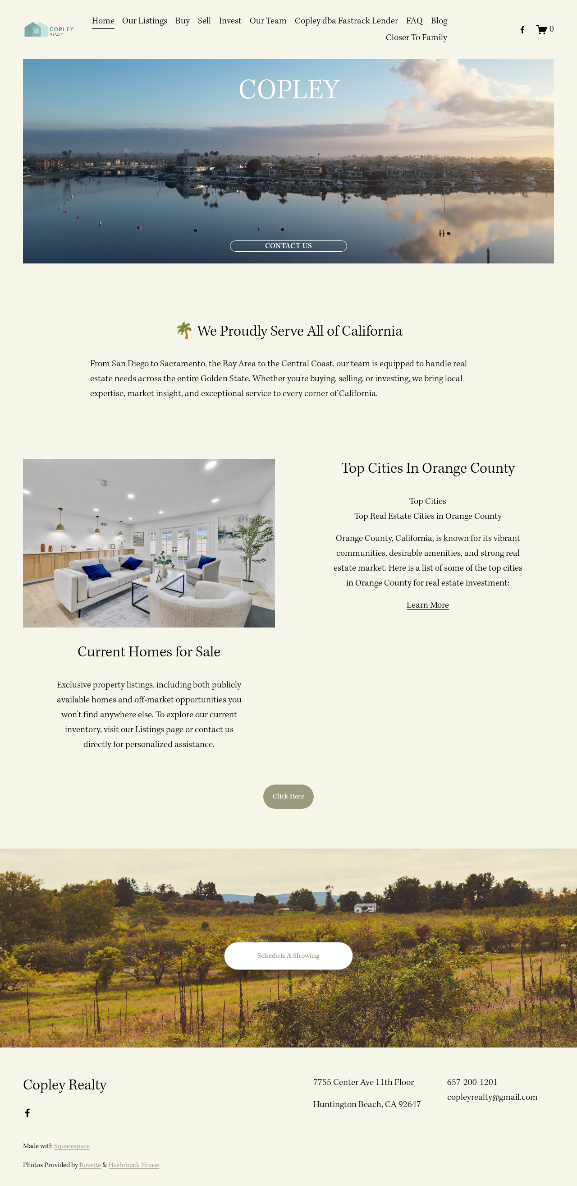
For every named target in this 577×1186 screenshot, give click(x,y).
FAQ (414, 21)
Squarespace (72, 1146)
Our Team (268, 21)
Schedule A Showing (288, 956)
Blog (439, 21)
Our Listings (144, 21)
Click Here (288, 797)
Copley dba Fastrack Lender (346, 21)
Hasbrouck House (134, 1165)
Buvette (90, 1165)
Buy (182, 21)
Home (103, 21)
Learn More (428, 605)
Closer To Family (416, 38)
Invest (230, 21)
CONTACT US (288, 246)
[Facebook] (522, 29)
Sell (204, 21)
